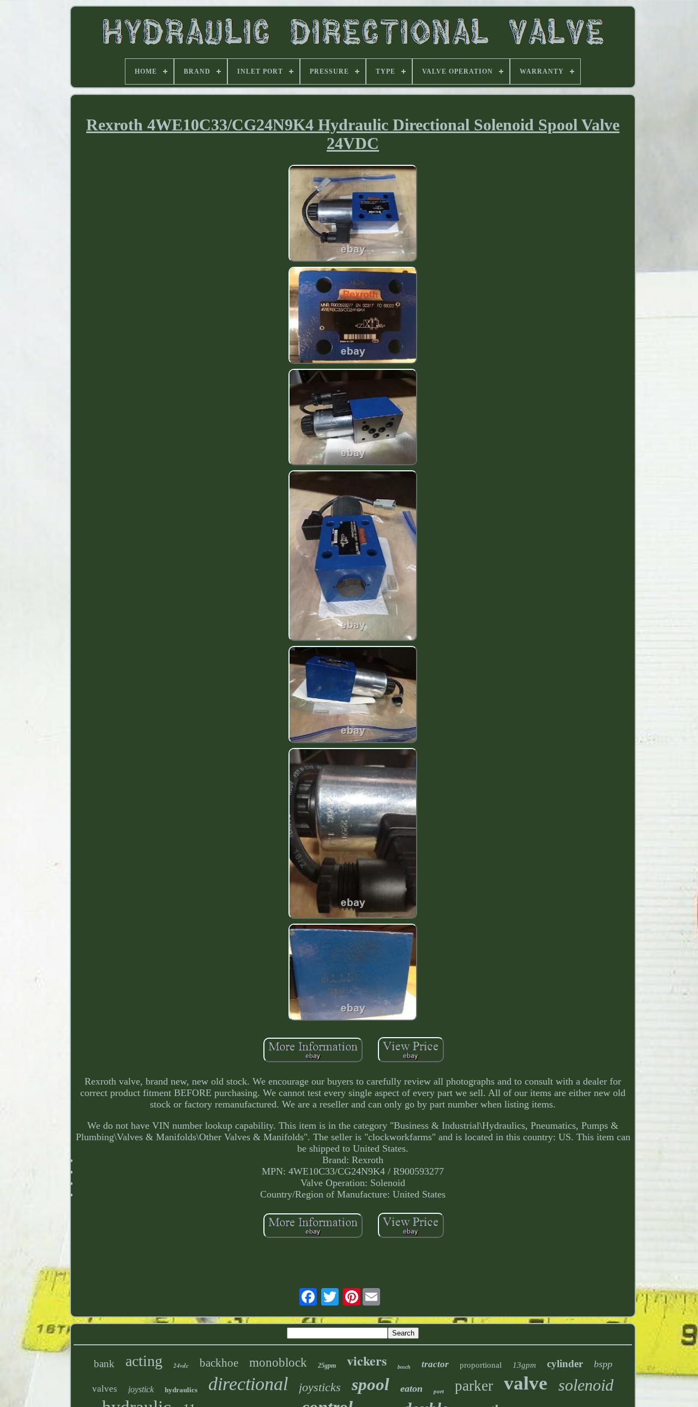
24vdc (181, 1365)
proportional (481, 1365)
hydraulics (181, 1390)
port (439, 1391)
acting (144, 1360)
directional (248, 1384)
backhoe (219, 1362)
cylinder (565, 1363)
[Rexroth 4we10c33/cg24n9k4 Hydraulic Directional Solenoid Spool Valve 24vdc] (352, 215)
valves (104, 1389)
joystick (141, 1389)
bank (104, 1363)
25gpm (327, 1365)
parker (474, 1386)
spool (370, 1384)
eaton (411, 1388)
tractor (435, 1364)
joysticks (320, 1387)
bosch (404, 1367)
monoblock (278, 1362)
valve (525, 1383)
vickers (367, 1360)
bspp (603, 1363)
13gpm (524, 1365)
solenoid (585, 1385)
